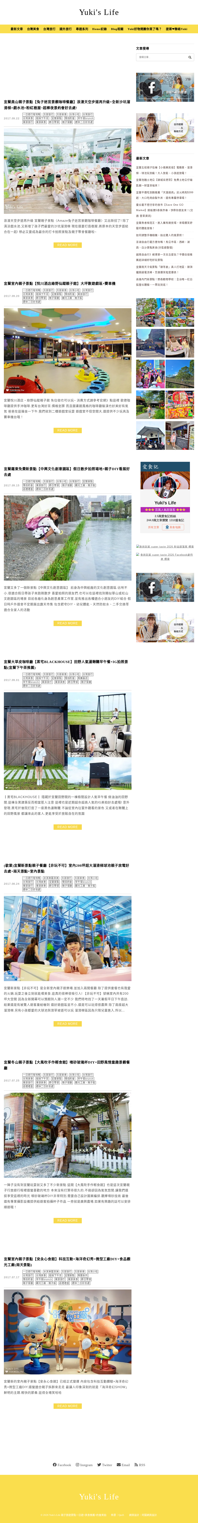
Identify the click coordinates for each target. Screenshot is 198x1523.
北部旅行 (49, 114)
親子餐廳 (67, 122)
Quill (121, 1515)
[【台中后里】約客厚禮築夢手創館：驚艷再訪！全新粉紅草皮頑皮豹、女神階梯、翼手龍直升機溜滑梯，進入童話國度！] (150, 375)
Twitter (107, 1465)
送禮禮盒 (28, 489)
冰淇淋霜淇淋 (51, 878)
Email (126, 1465)
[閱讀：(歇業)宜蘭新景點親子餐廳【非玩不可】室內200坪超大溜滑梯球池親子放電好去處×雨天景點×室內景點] (67, 980)
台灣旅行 (49, 29)
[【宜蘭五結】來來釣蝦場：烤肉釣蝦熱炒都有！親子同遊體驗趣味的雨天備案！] (150, 436)
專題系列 (82, 29)
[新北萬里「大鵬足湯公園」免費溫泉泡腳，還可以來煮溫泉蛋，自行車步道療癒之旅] (180, 436)
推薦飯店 (83, 678)
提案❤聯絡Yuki (176, 29)
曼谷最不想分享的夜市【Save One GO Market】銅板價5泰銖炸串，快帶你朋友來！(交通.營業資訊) (164, 210)
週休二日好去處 (84, 122)
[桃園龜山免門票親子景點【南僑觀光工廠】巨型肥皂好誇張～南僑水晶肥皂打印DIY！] (180, 344)
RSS (142, 1465)
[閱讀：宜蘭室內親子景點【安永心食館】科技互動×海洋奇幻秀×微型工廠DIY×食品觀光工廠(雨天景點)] (67, 1373)
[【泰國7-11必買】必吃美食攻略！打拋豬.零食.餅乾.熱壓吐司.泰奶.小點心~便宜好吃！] (180, 405)
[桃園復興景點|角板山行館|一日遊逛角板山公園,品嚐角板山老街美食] (180, 375)
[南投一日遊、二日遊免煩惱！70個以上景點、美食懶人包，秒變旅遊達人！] (180, 313)
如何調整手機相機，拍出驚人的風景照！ (160, 235)
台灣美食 (33, 29)
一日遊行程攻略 (31, 114)
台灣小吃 (75, 114)
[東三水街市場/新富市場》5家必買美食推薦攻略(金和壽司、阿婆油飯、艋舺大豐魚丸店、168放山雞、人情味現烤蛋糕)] (150, 344)
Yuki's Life (99, 12)
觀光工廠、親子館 (72, 298)
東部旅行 (28, 122)
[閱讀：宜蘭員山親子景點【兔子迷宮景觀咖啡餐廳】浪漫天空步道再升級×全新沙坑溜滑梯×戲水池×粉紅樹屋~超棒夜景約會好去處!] (67, 212)
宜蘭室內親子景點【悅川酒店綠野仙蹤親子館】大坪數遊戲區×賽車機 (60, 284)
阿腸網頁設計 (149, 1515)
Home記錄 (99, 29)
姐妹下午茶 (42, 118)
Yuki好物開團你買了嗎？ (145, 29)
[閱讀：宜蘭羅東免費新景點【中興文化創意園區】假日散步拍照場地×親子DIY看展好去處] (67, 579)
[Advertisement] (70, 66)
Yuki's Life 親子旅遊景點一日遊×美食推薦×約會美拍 (77, 1515)
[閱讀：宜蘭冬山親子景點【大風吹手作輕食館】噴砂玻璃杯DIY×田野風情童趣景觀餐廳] (67, 1177)
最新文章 (17, 29)
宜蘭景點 (57, 118)
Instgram (86, 1465)
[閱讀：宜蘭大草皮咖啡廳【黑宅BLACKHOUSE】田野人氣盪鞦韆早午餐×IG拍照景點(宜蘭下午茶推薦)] (67, 789)
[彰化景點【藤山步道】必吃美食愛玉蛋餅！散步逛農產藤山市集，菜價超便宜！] (150, 313)
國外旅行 (66, 29)
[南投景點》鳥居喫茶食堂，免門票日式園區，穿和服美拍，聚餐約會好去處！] (150, 405)
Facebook (64, 1465)
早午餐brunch (86, 118)
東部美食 (41, 122)
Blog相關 (117, 29)
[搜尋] (190, 57)
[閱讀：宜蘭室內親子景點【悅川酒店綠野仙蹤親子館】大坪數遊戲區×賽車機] (67, 392)
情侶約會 (70, 118)
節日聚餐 (54, 122)
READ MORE (67, 245)
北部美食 (62, 114)
